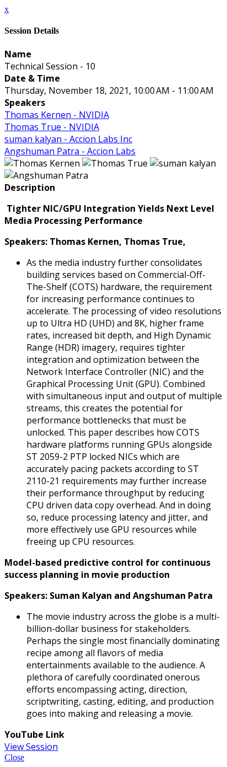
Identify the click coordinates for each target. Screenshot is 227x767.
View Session (31, 747)
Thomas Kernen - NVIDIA (56, 115)
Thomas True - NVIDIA (51, 127)
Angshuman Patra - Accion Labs (70, 151)
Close (14, 757)
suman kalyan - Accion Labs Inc (68, 139)
